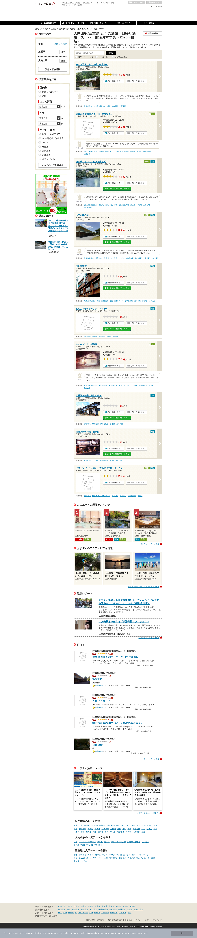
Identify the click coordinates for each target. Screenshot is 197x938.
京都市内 (114, 912)
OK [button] (182, 933)
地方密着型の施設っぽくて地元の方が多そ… (117, 723)
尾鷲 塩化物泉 (89, 258)
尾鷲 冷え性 (108, 258)
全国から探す (60, 44)
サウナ (112, 855)
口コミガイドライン (133, 920)
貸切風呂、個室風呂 (117, 858)
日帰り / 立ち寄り (50, 92)
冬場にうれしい (101, 701)
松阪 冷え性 (124, 151)
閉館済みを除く (121, 57)
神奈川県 (62, 906)
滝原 (156, 825)
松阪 (113, 825)
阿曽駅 (132, 151)
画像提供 (97, 744)
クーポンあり (103, 57)
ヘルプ (146, 920)
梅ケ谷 (97, 829)
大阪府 (104, 906)
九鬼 (143, 829)
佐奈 (133, 825)
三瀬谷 (150, 825)
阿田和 (128, 832)
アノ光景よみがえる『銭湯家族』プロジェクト (124, 621)
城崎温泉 (84, 909)
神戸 (129, 912)
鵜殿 (143, 832)
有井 (107, 832)
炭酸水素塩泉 (79, 845)
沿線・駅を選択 (52, 69)
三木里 (149, 829)
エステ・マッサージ (87, 842)
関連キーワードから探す (46, 916)
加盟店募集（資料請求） (95, 920)
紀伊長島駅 (98, 106)
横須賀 (71, 912)
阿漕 (96, 825)
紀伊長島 (105, 829)
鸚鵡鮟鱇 (99, 685)
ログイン (150, 6)
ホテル (105, 855)
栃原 (138, 825)
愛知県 (125, 906)
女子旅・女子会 (80, 861)
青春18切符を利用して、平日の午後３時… (116, 657)
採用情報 (158, 927)
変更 (63, 52)
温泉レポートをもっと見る (149, 638)
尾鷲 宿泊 (98, 258)
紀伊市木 (120, 832)
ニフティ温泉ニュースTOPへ (148, 813)
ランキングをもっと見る (149, 544)
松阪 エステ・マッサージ (101, 496)
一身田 (87, 825)
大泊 (94, 832)
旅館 (153, 858)
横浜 (60, 912)
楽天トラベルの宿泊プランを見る (117, 189)
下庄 (81, 825)
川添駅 (115, 336)
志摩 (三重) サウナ (116, 301)
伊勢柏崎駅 (147, 151)
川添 (144, 825)
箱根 (69, 909)
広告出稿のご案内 (115, 920)
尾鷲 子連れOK (124, 385)
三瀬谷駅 (87, 154)
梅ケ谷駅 (106, 106)
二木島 (76, 832)
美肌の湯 (131, 858)
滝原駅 (139, 151)
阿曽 (75, 829)
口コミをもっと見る (151, 759)
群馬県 (90, 906)
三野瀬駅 (123, 106)
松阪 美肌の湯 (124, 205)
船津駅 (151, 385)
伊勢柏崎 (82, 829)
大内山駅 (114, 106)
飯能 (91, 912)
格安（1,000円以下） (95, 845)
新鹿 (82, 832)
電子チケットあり (85, 57)
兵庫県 (83, 906)
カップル (127, 855)
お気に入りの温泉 (136, 2)
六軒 (108, 825)
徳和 (118, 825)
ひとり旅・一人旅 (118, 842)
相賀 (124, 829)
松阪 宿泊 (113, 205)
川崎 (65, 912)
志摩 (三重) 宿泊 (89, 301)
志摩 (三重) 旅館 (102, 301)
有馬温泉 (75, 909)
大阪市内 (105, 912)
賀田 (155, 829)
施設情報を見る (114, 81)
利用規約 (125, 927)
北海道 (111, 906)
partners (54, 933)
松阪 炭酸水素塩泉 (90, 151)
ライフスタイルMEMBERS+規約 (142, 927)
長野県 (118, 906)
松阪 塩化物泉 (104, 151)
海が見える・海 (143, 858)
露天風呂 (82, 855)
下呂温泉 (93, 909)
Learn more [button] (142, 933)
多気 (123, 825)
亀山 (75, 825)
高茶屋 (102, 825)
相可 (128, 825)
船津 (119, 829)
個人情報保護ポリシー (91, 927)
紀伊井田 (136, 832)
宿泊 (75, 842)
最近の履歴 (154, 2)
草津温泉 (62, 909)
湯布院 (130, 909)
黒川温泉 (122, 909)
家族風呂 (46, 155)
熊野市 (100, 832)
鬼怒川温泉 (138, 909)
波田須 (88, 832)
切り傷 (107, 842)
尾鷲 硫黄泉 (88, 106)
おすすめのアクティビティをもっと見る (143, 587)
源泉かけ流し (48, 159)
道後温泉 (113, 909)
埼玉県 (70, 906)
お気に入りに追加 (137, 81)
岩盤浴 (45, 146)
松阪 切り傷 (114, 151)
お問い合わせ (156, 920)
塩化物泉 (145, 842)
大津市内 (122, 912)
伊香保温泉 (103, 909)
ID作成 (159, 6)
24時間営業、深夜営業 (53, 138)
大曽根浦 (136, 829)
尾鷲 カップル (119, 258)
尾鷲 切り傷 (103, 385)
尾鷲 (129, 829)
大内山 (90, 829)
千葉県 (76, 906)
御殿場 (97, 912)
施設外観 (97, 679)
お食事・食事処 (133, 842)
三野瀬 (113, 829)
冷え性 (100, 842)
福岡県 (132, 906)
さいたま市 (83, 912)
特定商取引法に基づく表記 (110, 927)
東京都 (97, 906)
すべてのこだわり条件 (52, 165)
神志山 (113, 832)
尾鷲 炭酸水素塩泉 (90, 385)
